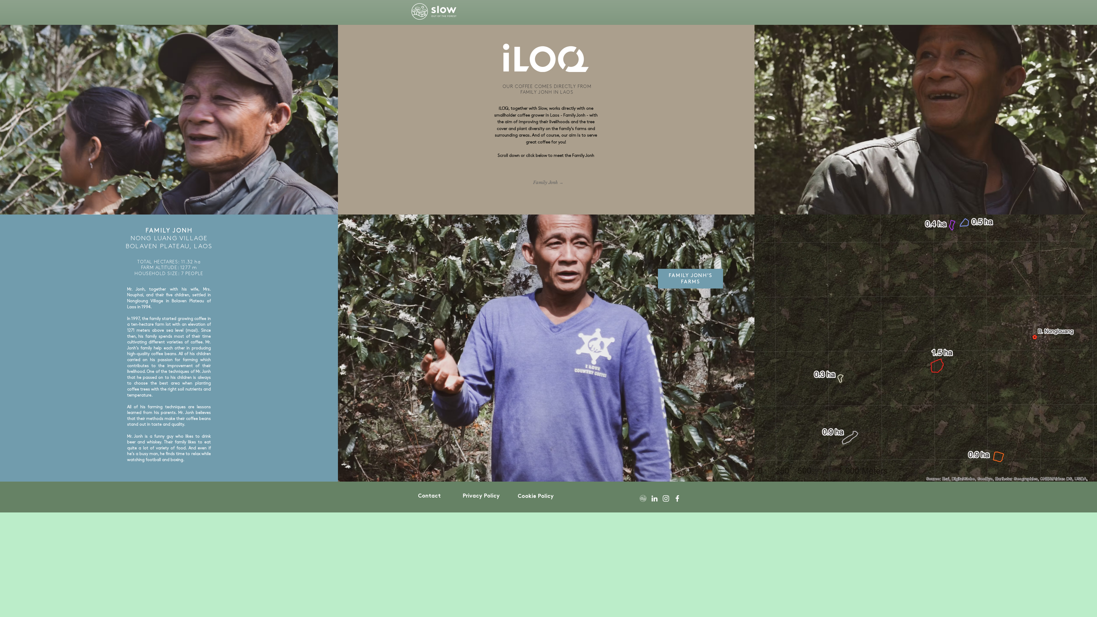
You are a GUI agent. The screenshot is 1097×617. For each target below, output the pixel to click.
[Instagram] (666, 498)
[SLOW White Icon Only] (643, 498)
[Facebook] (677, 498)
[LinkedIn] (654, 498)
